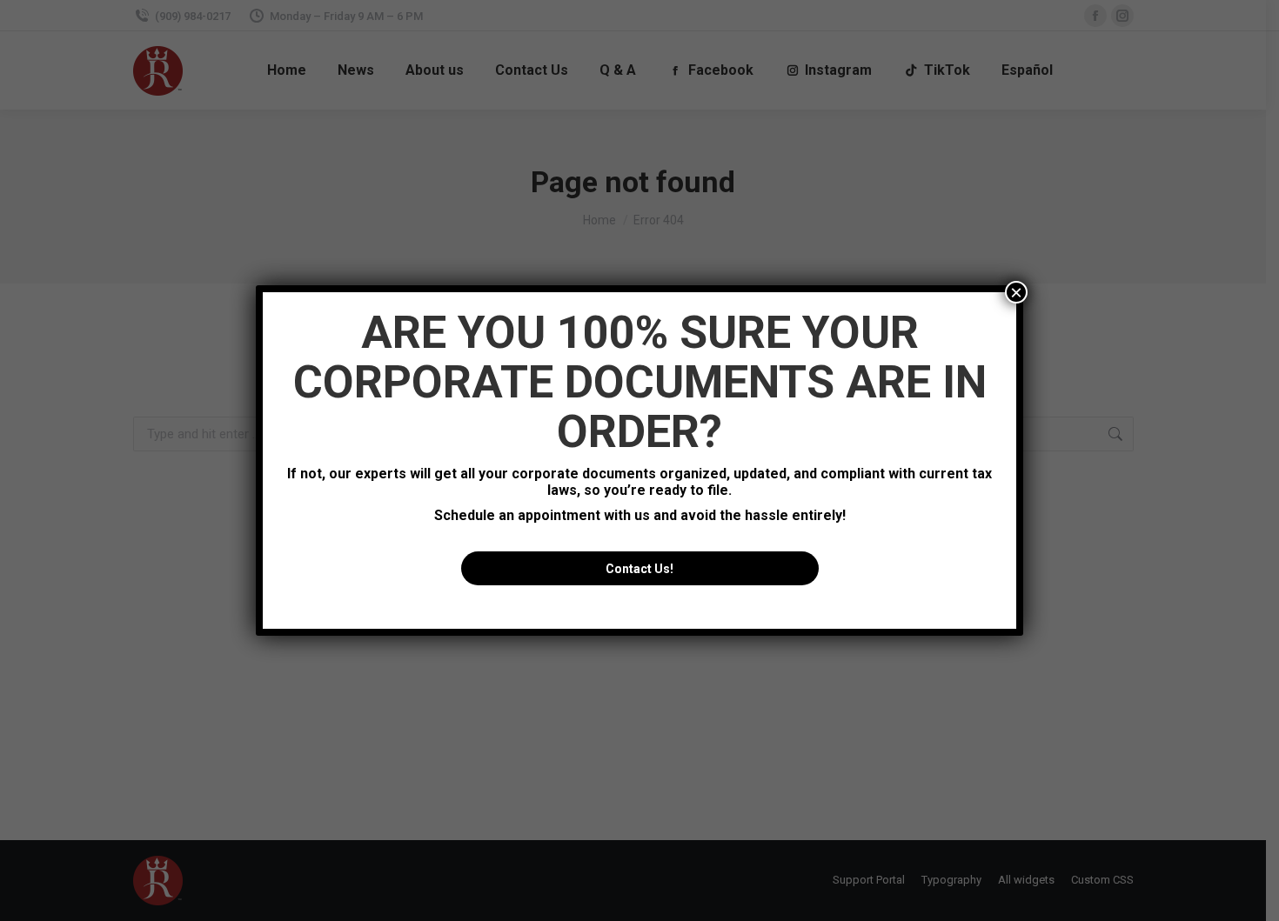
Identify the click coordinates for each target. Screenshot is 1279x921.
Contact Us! (639, 569)
